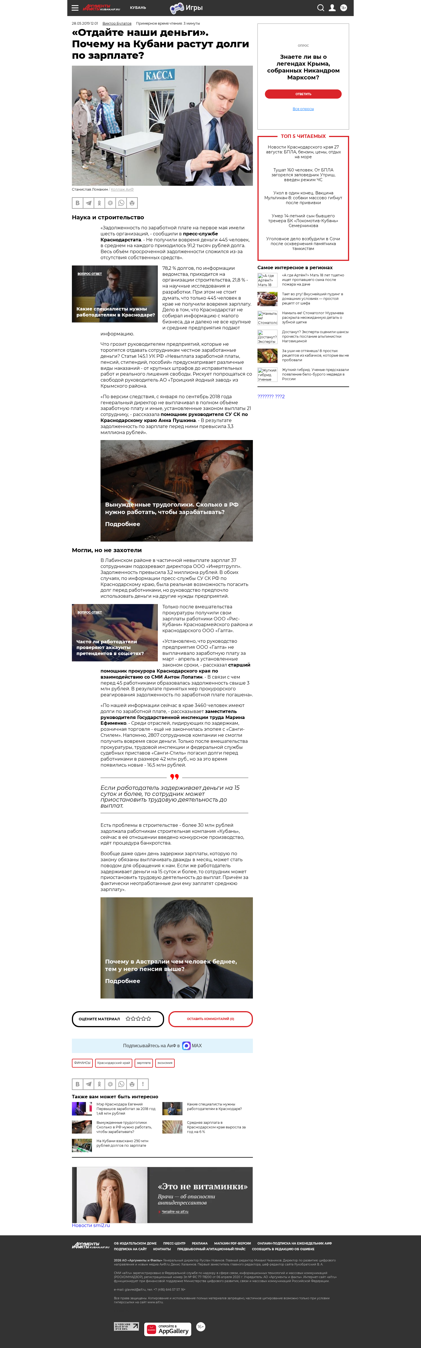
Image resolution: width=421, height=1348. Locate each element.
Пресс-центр (174, 1243)
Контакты (162, 1249)
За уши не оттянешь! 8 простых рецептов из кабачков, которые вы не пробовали (315, 355)
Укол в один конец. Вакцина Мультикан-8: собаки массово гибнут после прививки (303, 198)
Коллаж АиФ (122, 189)
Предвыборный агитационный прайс (211, 1249)
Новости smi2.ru (91, 1225)
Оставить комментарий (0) (210, 1019)
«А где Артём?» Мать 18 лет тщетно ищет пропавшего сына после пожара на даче (313, 279)
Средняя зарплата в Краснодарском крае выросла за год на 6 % (216, 1127)
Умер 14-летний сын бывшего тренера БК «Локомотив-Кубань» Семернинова (303, 221)
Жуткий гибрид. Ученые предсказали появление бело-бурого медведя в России (315, 374)
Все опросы (303, 109)
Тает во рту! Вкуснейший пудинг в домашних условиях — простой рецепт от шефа (312, 298)
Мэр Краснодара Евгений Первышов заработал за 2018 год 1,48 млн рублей (126, 1108)
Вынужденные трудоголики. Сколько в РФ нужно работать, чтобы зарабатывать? (172, 508)
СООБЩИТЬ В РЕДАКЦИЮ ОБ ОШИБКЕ (283, 1249)
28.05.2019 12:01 (85, 23)
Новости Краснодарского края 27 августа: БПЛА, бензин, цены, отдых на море (303, 152)
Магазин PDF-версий (232, 1243)
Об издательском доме (135, 1243)
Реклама (200, 1243)
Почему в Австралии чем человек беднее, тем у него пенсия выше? (171, 965)
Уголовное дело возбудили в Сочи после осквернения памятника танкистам (303, 244)
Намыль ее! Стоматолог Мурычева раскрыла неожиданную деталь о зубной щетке (313, 317)
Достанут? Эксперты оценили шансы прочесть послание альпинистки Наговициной (315, 336)
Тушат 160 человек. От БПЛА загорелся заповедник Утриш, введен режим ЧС (303, 175)
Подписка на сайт (130, 1249)
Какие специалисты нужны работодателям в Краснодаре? (214, 1106)
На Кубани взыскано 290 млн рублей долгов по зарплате (122, 1143)
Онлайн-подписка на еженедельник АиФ (294, 1243)
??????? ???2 (271, 396)
